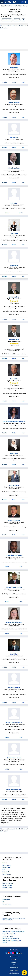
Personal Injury (6, 904)
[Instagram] (13, 953)
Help (14, 965)
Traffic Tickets (18, 5)
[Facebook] (11, 953)
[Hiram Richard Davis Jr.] (14, 781)
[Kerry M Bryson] (14, 476)
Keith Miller (14, 265)
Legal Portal (14, 959)
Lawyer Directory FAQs (9, 934)
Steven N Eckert (14, 103)
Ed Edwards (14, 67)
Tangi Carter (14, 233)
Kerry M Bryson (14, 485)
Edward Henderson (14, 168)
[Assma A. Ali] (14, 445)
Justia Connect (14, 957)
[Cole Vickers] (14, 645)
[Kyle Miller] (14, 194)
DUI (3, 902)
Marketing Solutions (14, 973)
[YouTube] (8, 953)
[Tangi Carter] (14, 225)
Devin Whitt (14, 379)
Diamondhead (6, 867)
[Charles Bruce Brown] (14, 749)
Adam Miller (14, 138)
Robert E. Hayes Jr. (14, 520)
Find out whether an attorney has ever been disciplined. (13, 919)
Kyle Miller (14, 203)
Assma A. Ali (14, 453)
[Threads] (15, 953)
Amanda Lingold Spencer (14, 622)
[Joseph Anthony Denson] (14, 547)
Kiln (3, 869)
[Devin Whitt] (14, 370)
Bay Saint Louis (6, 865)
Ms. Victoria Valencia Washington (14, 421)
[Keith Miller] (14, 256)
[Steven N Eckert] (14, 94)
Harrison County (7, 887)
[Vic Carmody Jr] (14, 288)
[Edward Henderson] (14, 159)
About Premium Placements (10, 938)
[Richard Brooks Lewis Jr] (14, 578)
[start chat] (24, 972)
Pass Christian (6, 874)
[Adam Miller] (14, 129)
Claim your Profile (7, 936)
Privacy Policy (14, 970)
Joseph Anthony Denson (14, 555)
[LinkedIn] (6, 953)
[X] (19, 953)
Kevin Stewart (14, 339)
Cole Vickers (14, 654)
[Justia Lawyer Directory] (21, 953)
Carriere (4, 863)
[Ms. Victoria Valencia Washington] (14, 413)
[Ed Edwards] (14, 59)
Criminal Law (6, 899)
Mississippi (25, 5)
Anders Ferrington (14, 687)
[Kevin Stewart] (14, 331)
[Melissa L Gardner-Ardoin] (14, 714)
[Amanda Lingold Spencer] (14, 613)
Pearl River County (7, 883)
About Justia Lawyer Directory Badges (13, 931)
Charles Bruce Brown (14, 758)
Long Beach (5, 872)
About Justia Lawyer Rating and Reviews (11, 941)
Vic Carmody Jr (14, 297)
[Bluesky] (17, 953)
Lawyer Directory (9, 5)
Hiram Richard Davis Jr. (14, 789)
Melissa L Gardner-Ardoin (14, 723)
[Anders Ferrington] (14, 679)
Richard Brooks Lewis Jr (14, 587)
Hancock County (7, 885)
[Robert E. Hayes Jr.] (14, 511)
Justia (2, 5)
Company (14, 962)
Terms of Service (14, 967)
